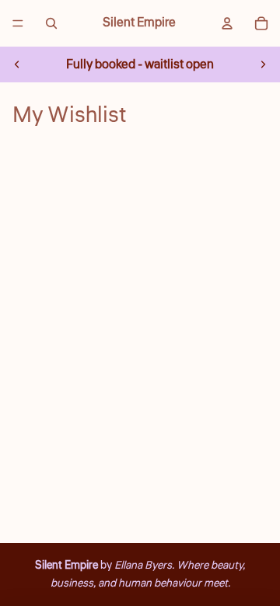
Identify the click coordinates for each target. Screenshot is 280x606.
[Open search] (51, 23)
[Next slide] (263, 64)
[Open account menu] (227, 23)
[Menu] (18, 23)
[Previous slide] (17, 64)
